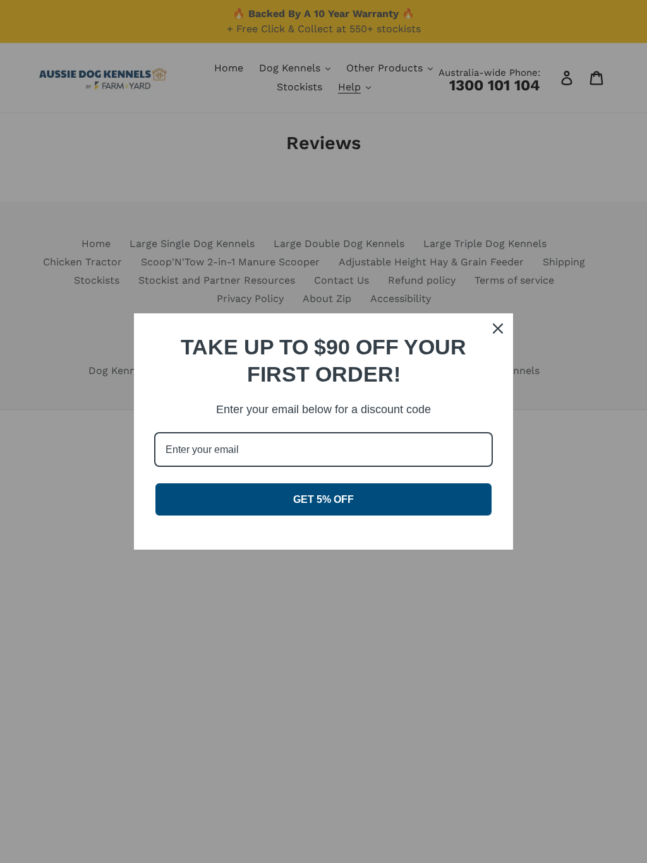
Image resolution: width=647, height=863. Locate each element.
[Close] (498, 328)
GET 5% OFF (323, 499)
